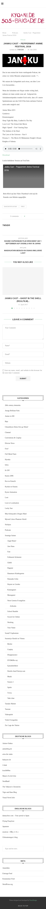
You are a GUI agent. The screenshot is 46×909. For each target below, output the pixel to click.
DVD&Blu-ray (12, 660)
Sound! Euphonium (12, 633)
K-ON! (7, 470)
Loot (6, 497)
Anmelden (6, 868)
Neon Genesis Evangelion (16, 601)
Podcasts (15, 33)
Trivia (9, 693)
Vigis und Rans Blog (9, 792)
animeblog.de (7, 749)
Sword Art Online (13, 617)
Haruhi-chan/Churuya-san (16, 671)
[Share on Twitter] (31, 216)
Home (4, 33)
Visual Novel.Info (8, 798)
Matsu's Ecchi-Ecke (9, 776)
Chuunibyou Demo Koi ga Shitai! (16, 427)
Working (10, 622)
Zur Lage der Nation (12, 725)
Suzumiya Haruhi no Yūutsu (15, 638)
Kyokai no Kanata (11, 487)
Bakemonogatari (10, 206)
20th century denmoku (12, 405)
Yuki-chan (10, 698)
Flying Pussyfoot (8, 821)
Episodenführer (12, 666)
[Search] (43, 3)
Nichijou (8, 525)
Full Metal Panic (10, 454)
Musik (9, 677)
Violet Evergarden (11, 720)
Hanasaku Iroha (12, 579)
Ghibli (9, 563)
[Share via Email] (36, 216)
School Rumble (12, 611)
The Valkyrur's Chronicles (11, 787)
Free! (23, 206)
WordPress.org (7, 884)
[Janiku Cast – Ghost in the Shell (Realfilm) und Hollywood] (23, 281)
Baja (6, 421)
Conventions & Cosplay (13, 438)
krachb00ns (6, 770)
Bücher (9, 644)
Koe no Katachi (10, 481)
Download (6, 155)
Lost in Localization (12, 503)
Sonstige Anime (10, 535)
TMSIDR (20, 50)
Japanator (5, 826)
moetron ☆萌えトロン (10, 832)
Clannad (8, 432)
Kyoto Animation (11, 492)
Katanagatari (11, 590)
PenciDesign (33, 900)
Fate (8, 552)
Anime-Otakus (7, 743)
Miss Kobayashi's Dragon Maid (15, 514)
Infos (6, 465)
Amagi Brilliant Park (12, 411)
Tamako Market (10, 704)
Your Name (11, 628)
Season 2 (10, 682)
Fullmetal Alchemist (14, 557)
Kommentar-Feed (8, 879)
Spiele (9, 687)
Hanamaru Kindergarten (15, 573)
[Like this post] (26, 216)
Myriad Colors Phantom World (15, 519)
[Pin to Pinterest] (33, 216)
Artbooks (13, 606)
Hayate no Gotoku (13, 584)
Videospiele (9, 714)
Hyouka (7, 459)
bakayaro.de (6, 760)
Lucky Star (9, 508)
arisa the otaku (7, 754)
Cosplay (10, 649)
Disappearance (12, 655)
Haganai (10, 568)
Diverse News (9, 443)
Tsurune (7, 709)
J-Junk (4, 765)
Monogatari (11, 595)
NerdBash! (6, 781)
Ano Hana (10, 546)
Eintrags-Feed (7, 873)
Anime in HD (9, 416)
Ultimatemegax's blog (10, 837)
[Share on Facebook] (29, 216)
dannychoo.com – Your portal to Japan (15, 816)
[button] (4, 288)
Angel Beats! (11, 541)
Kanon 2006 (9, 476)
